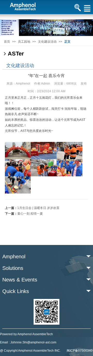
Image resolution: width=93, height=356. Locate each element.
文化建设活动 (47, 41)
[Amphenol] (46, 27)
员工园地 (24, 41)
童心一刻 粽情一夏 (30, 213)
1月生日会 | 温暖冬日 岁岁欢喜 (38, 208)
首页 (7, 41)
